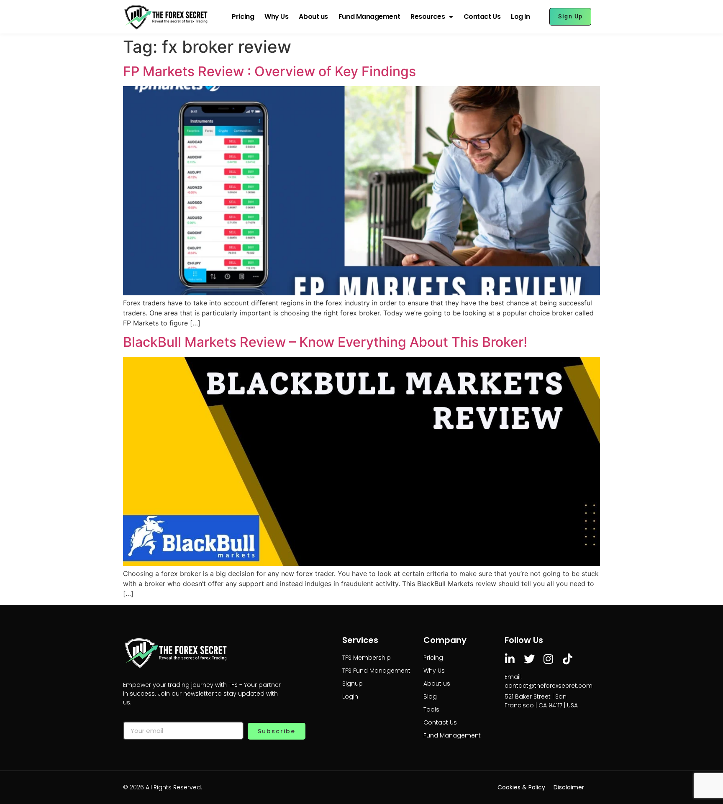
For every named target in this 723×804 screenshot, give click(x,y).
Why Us (276, 16)
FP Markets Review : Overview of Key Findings (269, 71)
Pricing (243, 16)
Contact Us (482, 16)
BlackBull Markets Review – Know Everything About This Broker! (325, 342)
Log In (520, 16)
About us (313, 16)
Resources (427, 16)
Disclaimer (569, 787)
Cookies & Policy (521, 787)
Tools (431, 709)
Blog (430, 696)
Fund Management (369, 16)
